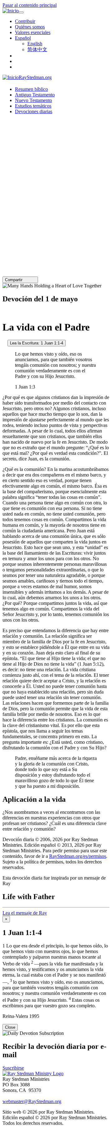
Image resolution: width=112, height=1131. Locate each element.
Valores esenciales (32, 32)
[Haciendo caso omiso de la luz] (4, 342)
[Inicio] (10, 11)
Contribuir (25, 21)
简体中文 (37, 49)
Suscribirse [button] (13, 1068)
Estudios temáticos (33, 106)
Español (23, 38)
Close (10, 1027)
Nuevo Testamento (33, 100)
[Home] (32, 1073)
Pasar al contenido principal (29, 5)
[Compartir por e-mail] (25, 279)
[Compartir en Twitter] (29, 279)
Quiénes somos (30, 26)
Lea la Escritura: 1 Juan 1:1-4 (36, 343)
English (34, 43)
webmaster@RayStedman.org (31, 1101)
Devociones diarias (33, 111)
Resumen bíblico (31, 89)
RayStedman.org (35, 77)
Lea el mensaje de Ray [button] (24, 913)
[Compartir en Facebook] (33, 279)
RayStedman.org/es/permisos (77, 856)
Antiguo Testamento (35, 94)
